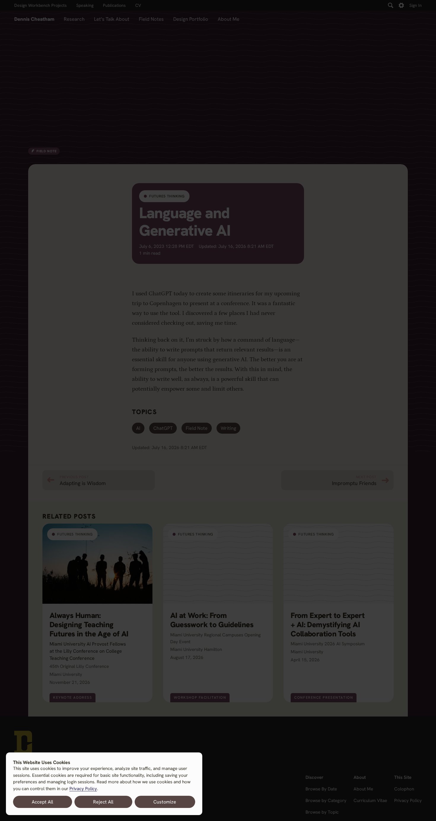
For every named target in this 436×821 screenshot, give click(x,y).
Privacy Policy (83, 789)
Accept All (42, 802)
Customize (164, 802)
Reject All (103, 802)
